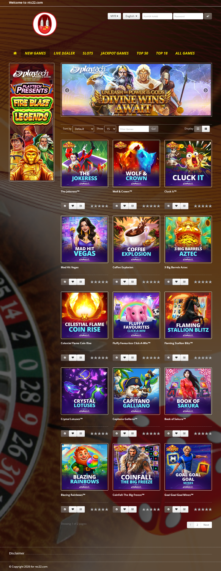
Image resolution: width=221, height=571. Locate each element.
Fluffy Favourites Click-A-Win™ (131, 343)
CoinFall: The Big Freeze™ (128, 495)
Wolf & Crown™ (122, 191)
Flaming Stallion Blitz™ (178, 343)
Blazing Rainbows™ (73, 495)
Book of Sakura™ (175, 419)
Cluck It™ (170, 191)
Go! (154, 129)
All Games (185, 53)
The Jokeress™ (70, 191)
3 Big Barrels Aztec (176, 267)
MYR (113, 16)
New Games (35, 53)
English (131, 16)
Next (206, 525)
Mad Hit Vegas (70, 267)
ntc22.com (44, 24)
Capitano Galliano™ (125, 419)
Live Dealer (64, 53)
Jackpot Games (115, 53)
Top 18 (161, 53)
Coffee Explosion (123, 267)
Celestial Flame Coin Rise (76, 343)
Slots (88, 53)
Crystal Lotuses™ (72, 419)
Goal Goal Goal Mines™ (178, 495)
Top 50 (142, 53)
